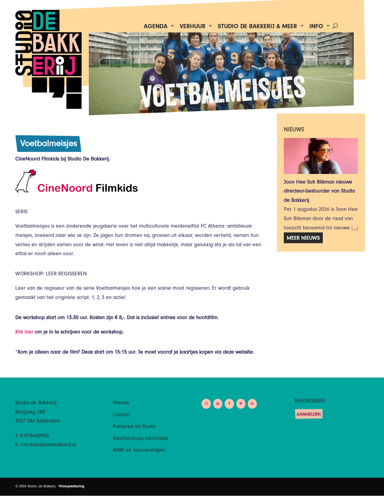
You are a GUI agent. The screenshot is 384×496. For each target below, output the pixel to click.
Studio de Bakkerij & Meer (257, 27)
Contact (121, 415)
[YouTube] (217, 404)
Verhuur (193, 27)
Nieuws (121, 403)
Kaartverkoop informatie (140, 439)
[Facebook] (229, 404)
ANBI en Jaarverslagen (139, 450)
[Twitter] (240, 404)
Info (316, 27)
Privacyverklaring (71, 487)
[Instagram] (206, 404)
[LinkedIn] (252, 404)
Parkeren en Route (134, 427)
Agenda (155, 27)
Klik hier (24, 332)
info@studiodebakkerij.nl (48, 445)
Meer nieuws (303, 238)
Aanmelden (309, 415)
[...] (354, 228)
